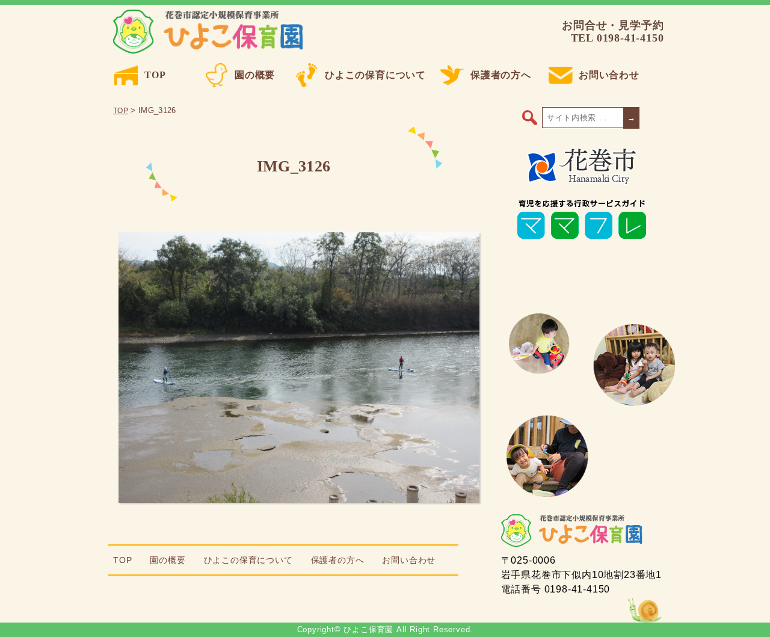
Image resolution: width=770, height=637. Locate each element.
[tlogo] (582, 182)
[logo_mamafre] (582, 239)
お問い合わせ (609, 75)
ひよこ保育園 (210, 32)
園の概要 (255, 75)
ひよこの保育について (375, 75)
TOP (154, 75)
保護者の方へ (500, 75)
